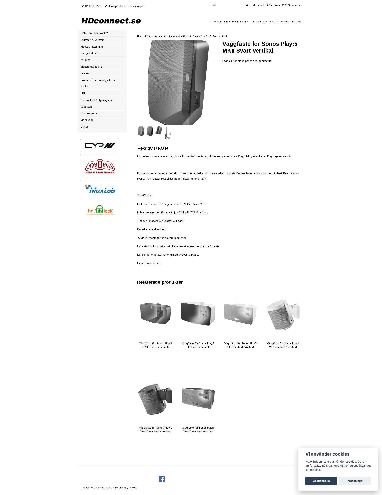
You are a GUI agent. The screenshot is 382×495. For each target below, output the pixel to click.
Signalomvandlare (91, 66)
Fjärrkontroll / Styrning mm (97, 100)
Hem (139, 36)
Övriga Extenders (91, 53)
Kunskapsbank (258, 21)
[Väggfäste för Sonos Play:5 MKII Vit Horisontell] (198, 314)
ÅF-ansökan (273, 5)
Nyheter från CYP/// (291, 21)
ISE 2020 (274, 21)
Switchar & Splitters (92, 40)
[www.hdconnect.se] (111, 20)
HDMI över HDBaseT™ (94, 33)
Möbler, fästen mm (92, 46)
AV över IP (87, 60)
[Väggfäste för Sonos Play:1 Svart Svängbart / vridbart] (155, 398)
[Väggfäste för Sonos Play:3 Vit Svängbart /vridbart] (240, 314)
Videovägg (87, 120)
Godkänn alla (321, 480)
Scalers (85, 73)
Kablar (84, 86)
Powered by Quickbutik (126, 487)
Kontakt (218, 21)
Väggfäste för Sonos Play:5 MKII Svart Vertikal (202, 36)
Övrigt (84, 126)
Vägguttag (87, 106)
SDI (83, 93)
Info (226, 21)
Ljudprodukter (89, 113)
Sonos (171, 36)
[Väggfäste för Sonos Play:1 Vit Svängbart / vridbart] (283, 314)
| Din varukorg (293, 5)
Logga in (260, 5)
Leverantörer (239, 21)
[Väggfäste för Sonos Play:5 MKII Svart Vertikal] (176, 83)
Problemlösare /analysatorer (98, 80)
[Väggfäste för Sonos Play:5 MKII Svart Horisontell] (155, 314)
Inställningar (355, 480)
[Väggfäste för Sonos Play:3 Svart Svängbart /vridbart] (198, 398)
